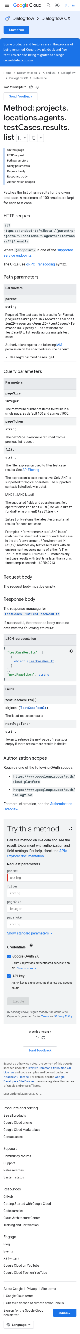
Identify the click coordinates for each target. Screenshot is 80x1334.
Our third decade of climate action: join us (35, 1303)
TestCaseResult (41, 661)
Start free (16, 30)
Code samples (14, 1211)
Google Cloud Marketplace (22, 1129)
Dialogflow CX (55, 18)
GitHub (8, 1196)
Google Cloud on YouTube (22, 1265)
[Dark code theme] (71, 651)
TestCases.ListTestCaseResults (31, 614)
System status (14, 1177)
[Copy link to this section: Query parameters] (46, 371)
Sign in (70, 5)
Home (7, 72)
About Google (13, 1289)
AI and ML (49, 72)
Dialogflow (23, 18)
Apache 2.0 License (16, 1077)
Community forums (17, 1156)
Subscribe (66, 1313)
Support (9, 1163)
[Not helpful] (37, 87)
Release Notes (14, 1170)
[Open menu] (7, 5)
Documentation (27, 72)
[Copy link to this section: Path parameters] (42, 277)
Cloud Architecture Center (22, 1218)
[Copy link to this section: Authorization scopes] (51, 758)
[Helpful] (31, 87)
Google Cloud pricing (18, 1122)
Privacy (32, 1289)
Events (8, 1251)
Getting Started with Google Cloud (27, 1203)
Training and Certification (21, 1225)
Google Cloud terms (20, 1296)
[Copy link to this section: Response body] (39, 599)
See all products (15, 1115)
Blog (7, 1244)
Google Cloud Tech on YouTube (25, 1272)
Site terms (48, 1289)
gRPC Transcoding (40, 264)
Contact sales (13, 1137)
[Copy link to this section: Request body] (36, 577)
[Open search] (48, 5)
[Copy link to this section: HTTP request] (36, 216)
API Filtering (30, 470)
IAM (59, 345)
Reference (40, 78)
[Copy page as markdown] (34, 138)
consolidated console (18, 60)
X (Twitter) (11, 1258)
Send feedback (20, 96)
